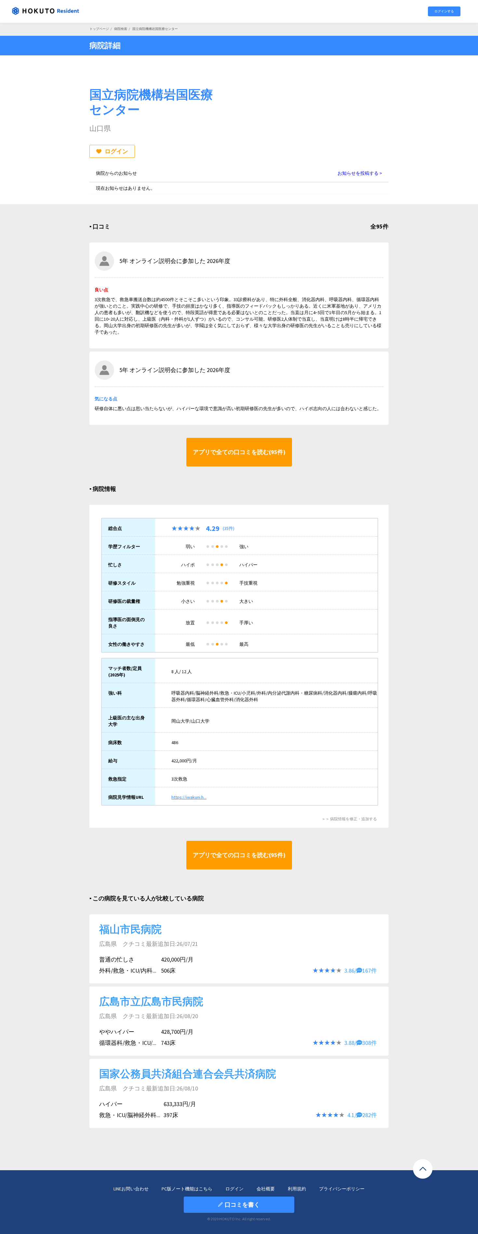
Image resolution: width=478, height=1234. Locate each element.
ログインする (444, 11)
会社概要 (266, 1188)
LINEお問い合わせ (131, 1188)
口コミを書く (242, 1204)
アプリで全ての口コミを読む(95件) (239, 452)
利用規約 (297, 1188)
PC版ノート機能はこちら (187, 1188)
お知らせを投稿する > (360, 173)
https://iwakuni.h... (188, 797)
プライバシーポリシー (342, 1188)
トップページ (99, 29)
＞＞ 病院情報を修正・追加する (349, 818)
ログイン (116, 151)
